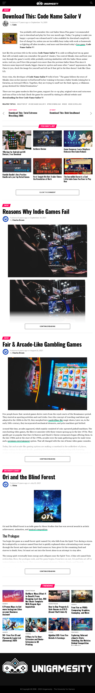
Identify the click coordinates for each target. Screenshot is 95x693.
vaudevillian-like (55, 420)
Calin (14, 25)
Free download (54, 104)
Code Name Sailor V (37, 104)
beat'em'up (22, 104)
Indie (65, 104)
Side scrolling (75, 104)
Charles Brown (18, 220)
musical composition (38, 529)
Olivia (14, 486)
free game (80, 44)
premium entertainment (19, 441)
